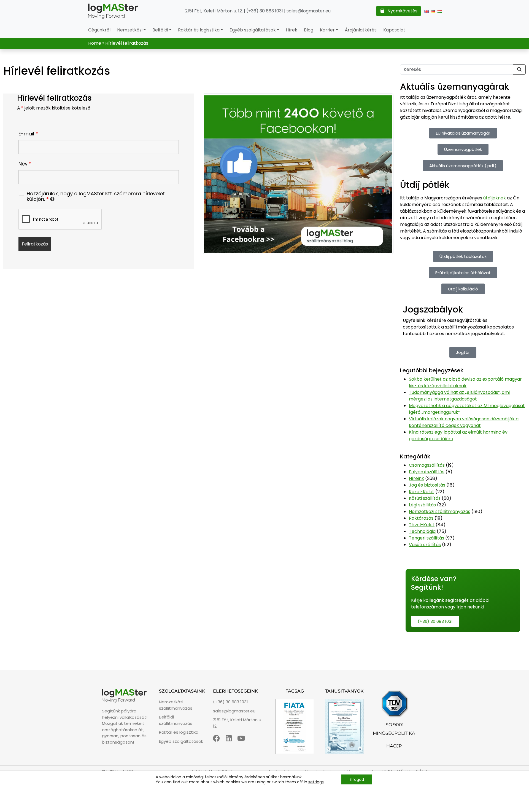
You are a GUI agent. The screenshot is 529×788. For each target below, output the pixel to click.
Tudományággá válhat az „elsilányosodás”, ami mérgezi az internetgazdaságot (459, 395)
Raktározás (421, 518)
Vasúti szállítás (425, 544)
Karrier (327, 30)
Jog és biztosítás (427, 485)
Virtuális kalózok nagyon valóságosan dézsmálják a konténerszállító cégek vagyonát (464, 422)
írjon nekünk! (470, 607)
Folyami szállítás (426, 472)
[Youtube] (241, 738)
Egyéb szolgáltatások (253, 30)
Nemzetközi (129, 30)
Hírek (291, 30)
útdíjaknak (494, 198)
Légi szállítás (422, 505)
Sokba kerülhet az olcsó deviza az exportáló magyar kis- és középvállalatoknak (465, 382)
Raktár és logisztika (199, 30)
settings (316, 781)
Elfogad (357, 779)
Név (24, 164)
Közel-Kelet (421, 491)
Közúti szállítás (425, 498)
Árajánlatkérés (361, 30)
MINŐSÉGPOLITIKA (394, 733)
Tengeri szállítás (426, 538)
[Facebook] (216, 738)
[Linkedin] (228, 738)
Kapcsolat (394, 30)
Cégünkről (99, 30)
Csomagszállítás (427, 465)
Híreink (416, 478)
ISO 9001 (394, 724)
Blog (308, 30)
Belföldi (160, 30)
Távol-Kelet (421, 525)
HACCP (394, 746)
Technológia (422, 531)
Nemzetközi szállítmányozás (439, 511)
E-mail (28, 134)
